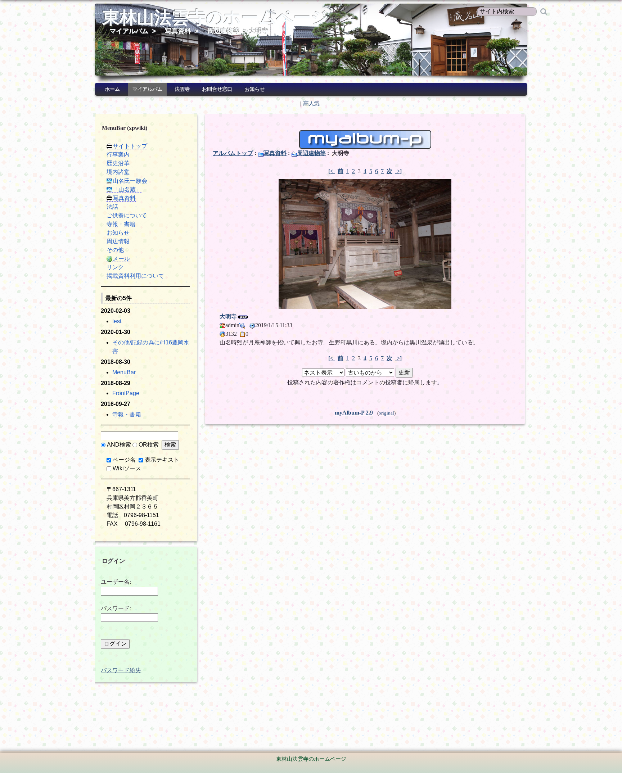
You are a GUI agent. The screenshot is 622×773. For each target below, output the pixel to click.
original (386, 413)
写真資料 (178, 31)
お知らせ (254, 89)
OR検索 (149, 445)
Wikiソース (127, 468)
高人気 (311, 103)
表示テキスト (162, 460)
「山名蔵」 (127, 189)
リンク (115, 267)
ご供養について (127, 215)
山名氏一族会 (130, 181)
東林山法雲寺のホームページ (215, 17)
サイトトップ (130, 146)
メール (121, 259)
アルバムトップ (233, 153)
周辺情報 (118, 241)
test (116, 321)
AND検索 (119, 445)
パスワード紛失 (121, 670)
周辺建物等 (223, 31)
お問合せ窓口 (217, 89)
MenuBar (124, 372)
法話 (112, 207)
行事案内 (118, 155)
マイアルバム (128, 31)
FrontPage (125, 393)
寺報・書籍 (121, 224)
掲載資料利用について (135, 276)
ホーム (112, 89)
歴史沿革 (118, 163)
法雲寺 (182, 89)
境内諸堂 (118, 172)
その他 (115, 250)
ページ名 (124, 460)
